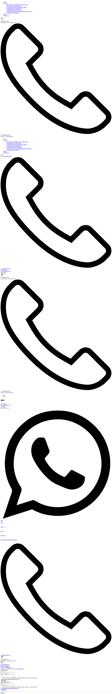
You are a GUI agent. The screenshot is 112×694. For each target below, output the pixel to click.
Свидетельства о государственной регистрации (19, 11)
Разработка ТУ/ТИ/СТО (13, 12)
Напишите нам (7, 156)
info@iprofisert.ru (5, 664)
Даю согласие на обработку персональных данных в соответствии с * (19, 678)
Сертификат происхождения (14, 10)
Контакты (6, 15)
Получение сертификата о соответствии (17, 4)
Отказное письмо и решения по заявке (17, 7)
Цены (5, 14)
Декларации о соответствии (14, 6)
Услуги (5, 3)
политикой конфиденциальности (10, 679)
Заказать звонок (5, 666)
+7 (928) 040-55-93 (5, 135)
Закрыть (3, 692)
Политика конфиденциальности (9, 539)
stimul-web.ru (20, 668)
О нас (5, 2)
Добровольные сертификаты (14, 8)
